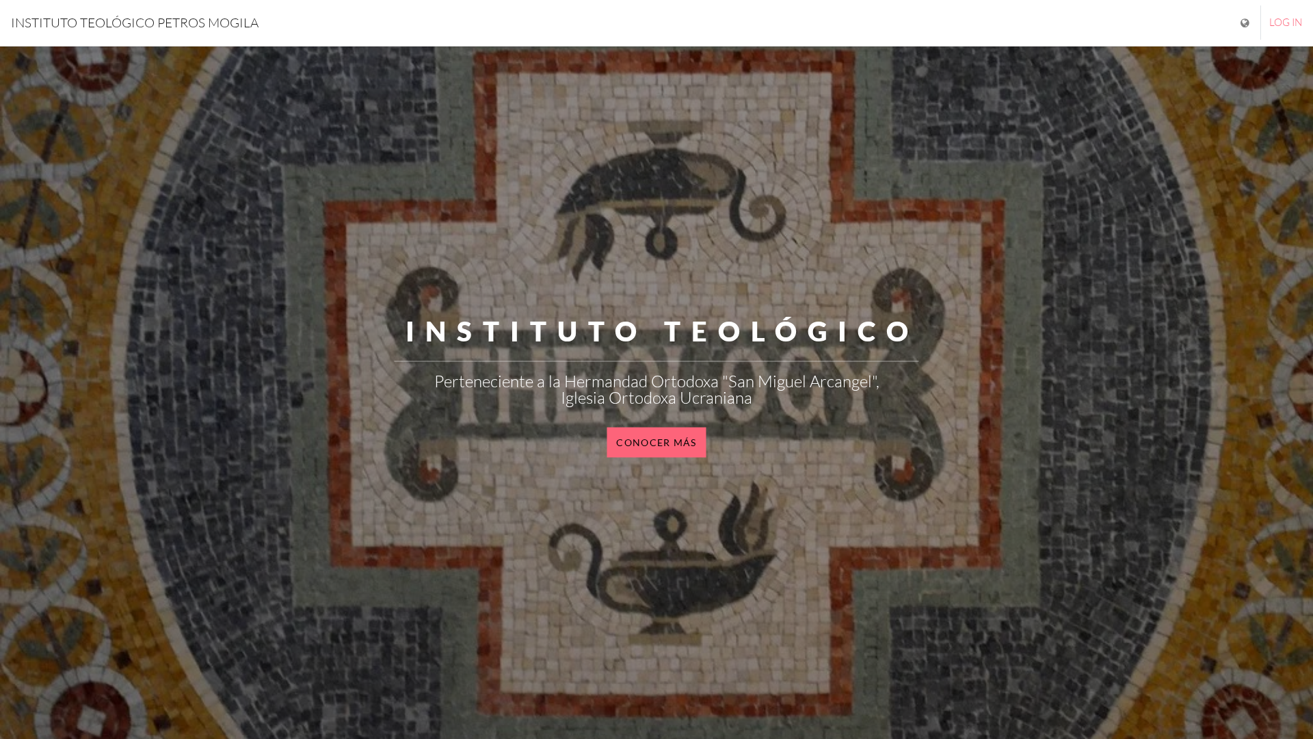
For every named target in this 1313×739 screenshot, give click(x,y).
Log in (1285, 22)
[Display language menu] (1246, 23)
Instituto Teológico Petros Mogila (134, 22)
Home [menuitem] (296, 20)
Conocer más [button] (656, 442)
